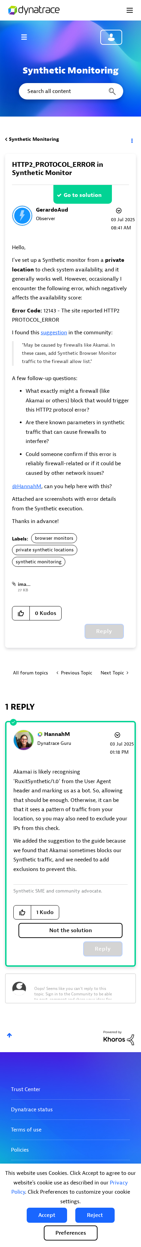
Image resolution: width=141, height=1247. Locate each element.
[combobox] (70, 91)
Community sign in (111, 37)
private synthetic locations (45, 550)
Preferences (70, 1233)
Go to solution (83, 195)
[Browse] (27, 36)
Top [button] (9, 1035)
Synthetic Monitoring (34, 139)
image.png (30, 584)
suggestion (54, 332)
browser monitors (54, 538)
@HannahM (26, 486)
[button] (47, 1215)
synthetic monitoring (39, 562)
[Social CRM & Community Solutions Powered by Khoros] (118, 1038)
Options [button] (131, 139)
